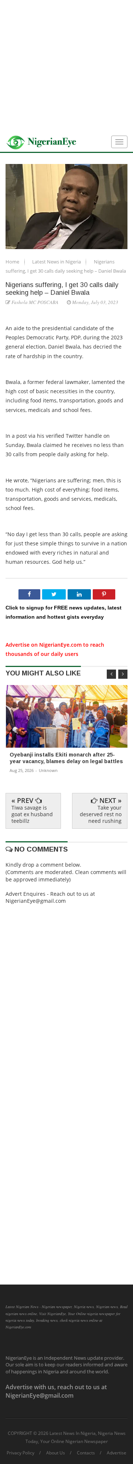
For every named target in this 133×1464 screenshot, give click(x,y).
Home (13, 261)
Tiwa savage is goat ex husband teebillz (32, 814)
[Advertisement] (66, 66)
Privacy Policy (20, 1453)
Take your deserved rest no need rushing (101, 814)
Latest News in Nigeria (57, 261)
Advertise (116, 1453)
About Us (55, 1453)
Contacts (86, 1453)
